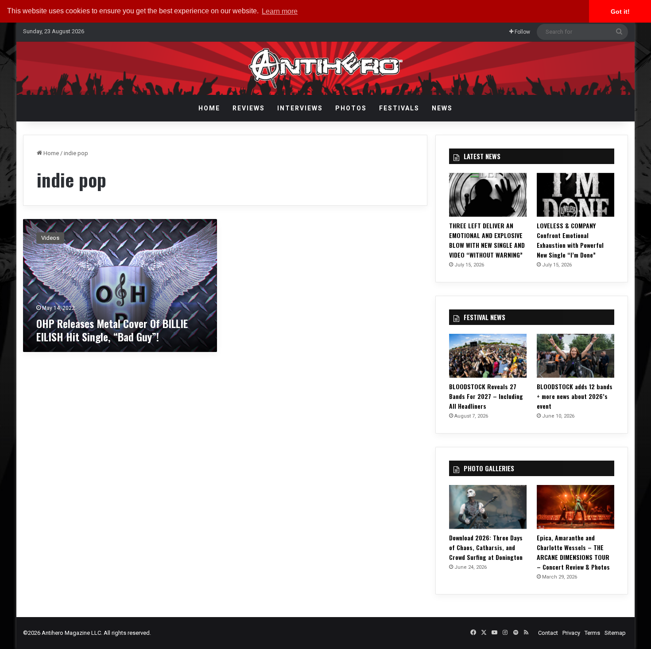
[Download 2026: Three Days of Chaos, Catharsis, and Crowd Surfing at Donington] (488, 507)
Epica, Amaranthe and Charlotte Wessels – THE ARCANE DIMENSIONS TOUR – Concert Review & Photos (573, 552)
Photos (351, 108)
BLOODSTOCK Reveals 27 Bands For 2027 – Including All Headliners (486, 396)
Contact (548, 632)
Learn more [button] (280, 11)
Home (209, 108)
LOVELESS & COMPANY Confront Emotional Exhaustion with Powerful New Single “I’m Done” (570, 240)
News (442, 108)
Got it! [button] (620, 11)
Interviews (300, 108)
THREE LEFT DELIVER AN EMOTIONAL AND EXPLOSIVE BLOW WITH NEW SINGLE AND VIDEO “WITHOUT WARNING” (487, 240)
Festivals (399, 108)
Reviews (248, 108)
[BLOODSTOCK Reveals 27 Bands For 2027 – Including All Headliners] (488, 356)
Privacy (571, 632)
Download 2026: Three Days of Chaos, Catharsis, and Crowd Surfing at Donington (486, 547)
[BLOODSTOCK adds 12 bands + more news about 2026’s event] (576, 356)
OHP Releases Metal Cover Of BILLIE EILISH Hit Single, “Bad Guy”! (112, 329)
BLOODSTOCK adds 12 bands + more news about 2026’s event (574, 396)
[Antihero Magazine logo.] (325, 68)
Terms (592, 632)
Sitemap (615, 632)
